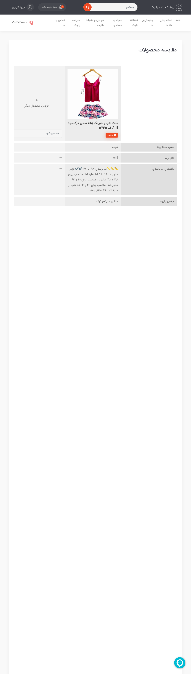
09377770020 (19, 23)
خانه (178, 20)
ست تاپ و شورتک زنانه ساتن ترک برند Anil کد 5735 (93, 125)
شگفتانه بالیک (134, 22)
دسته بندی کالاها (166, 22)
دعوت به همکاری (117, 22)
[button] (52, 7)
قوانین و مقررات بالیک (95, 22)
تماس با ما (60, 22)
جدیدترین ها (147, 22)
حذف (110, 135)
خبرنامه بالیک (76, 22)
